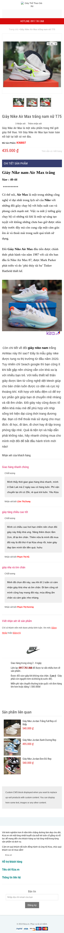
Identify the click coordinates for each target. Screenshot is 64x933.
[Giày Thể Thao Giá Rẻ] (32, 5)
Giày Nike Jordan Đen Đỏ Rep (37, 758)
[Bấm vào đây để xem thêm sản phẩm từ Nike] (32, 650)
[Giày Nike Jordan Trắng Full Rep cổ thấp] (12, 728)
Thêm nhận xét (35, 123)
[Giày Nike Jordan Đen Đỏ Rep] (12, 765)
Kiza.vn (8, 855)
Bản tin (32, 891)
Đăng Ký (17, 633)
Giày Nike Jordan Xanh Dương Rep (39, 740)
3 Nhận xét (20, 123)
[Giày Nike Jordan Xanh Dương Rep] (12, 747)
